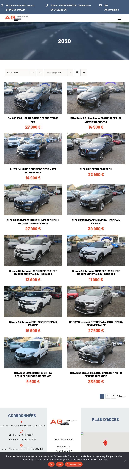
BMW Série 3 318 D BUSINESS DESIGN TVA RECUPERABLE (33, 171)
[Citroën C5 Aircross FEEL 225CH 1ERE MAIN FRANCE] (33, 301)
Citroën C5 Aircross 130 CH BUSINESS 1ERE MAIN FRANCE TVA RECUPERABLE (33, 272)
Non (60, 464)
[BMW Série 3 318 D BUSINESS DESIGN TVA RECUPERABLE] (33, 148)
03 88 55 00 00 (68, 5)
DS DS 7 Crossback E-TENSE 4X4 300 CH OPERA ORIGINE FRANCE (96, 323)
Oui (51, 464)
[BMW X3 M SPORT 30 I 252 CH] (96, 148)
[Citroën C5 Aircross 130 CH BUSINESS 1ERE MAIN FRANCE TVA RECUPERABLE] (33, 250)
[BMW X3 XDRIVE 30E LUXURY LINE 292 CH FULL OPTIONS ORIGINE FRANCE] (33, 199)
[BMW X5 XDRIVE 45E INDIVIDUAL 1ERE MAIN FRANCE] (96, 199)
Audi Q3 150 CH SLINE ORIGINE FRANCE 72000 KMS (33, 120)
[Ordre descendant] (40, 72)
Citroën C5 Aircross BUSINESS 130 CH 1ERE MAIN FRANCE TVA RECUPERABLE (96, 272)
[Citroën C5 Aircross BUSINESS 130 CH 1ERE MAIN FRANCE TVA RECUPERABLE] (96, 250)
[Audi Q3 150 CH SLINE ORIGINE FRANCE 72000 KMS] (33, 98)
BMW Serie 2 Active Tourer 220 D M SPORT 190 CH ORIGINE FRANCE (95, 120)
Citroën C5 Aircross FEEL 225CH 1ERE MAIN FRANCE (33, 323)
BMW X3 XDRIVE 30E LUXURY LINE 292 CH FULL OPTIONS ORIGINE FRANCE (33, 222)
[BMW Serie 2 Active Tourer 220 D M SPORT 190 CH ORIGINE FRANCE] (96, 98)
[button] (105, 443)
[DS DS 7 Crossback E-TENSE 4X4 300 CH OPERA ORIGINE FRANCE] (96, 301)
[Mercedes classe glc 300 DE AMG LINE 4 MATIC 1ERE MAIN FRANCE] (96, 352)
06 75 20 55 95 (59, 9)
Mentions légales (63, 439)
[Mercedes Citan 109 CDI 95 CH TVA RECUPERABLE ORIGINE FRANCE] (33, 352)
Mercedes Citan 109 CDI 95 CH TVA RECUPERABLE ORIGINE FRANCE (33, 374)
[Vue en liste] (84, 72)
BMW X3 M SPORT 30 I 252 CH (96, 169)
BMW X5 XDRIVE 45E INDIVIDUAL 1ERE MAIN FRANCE (96, 222)
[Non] (125, 460)
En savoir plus (74, 464)
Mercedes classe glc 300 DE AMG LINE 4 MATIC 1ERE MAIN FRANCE (96, 374)
